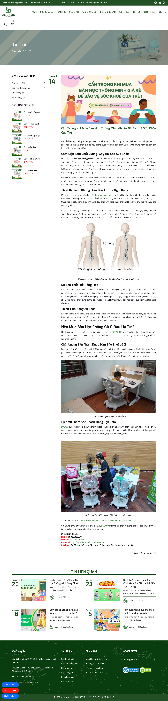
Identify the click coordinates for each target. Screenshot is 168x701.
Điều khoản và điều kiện (96, 659)
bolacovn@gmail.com (17, 2)
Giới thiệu (124, 12)
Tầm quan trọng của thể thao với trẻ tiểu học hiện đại (138, 611)
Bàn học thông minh (68, 12)
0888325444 (43, 2)
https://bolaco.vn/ (77, 539)
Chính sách (149, 12)
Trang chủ (16, 51)
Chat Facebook (10, 696)
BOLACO (116, 332)
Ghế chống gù (89, 12)
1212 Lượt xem (142, 600)
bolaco (57, 597)
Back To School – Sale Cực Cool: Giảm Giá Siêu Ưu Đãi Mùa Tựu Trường (139, 583)
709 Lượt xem (142, 627)
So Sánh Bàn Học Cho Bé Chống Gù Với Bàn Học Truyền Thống (104, 520)
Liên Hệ (162, 12)
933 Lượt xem (68, 627)
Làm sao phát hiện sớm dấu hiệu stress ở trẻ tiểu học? (64, 611)
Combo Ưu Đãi (47, 12)
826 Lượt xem (68, 597)
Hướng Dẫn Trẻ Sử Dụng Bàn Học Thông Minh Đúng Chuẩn (64, 582)
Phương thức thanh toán (96, 663)
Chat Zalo (10, 684)
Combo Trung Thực (32, 135)
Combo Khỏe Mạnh (31, 124)
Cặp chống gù (67, 672)
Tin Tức (136, 12)
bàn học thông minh (104, 195)
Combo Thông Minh (32, 159)
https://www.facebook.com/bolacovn (87, 542)
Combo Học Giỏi (30, 170)
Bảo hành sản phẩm (94, 668)
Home (34, 12)
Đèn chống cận (108, 12)
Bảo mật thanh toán (95, 672)
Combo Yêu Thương (32, 112)
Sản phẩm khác (68, 681)
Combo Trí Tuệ (30, 147)
